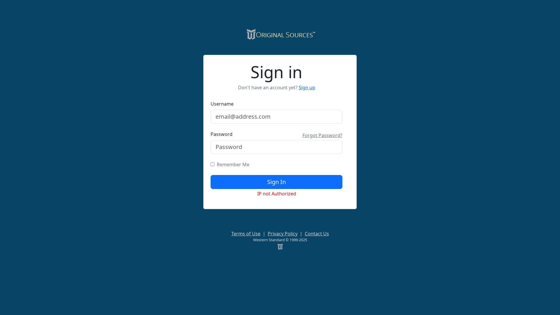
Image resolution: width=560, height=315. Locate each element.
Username (222, 104)
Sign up (307, 87)
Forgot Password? (322, 135)
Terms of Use (245, 233)
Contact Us (317, 233)
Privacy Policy (283, 233)
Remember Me (231, 164)
